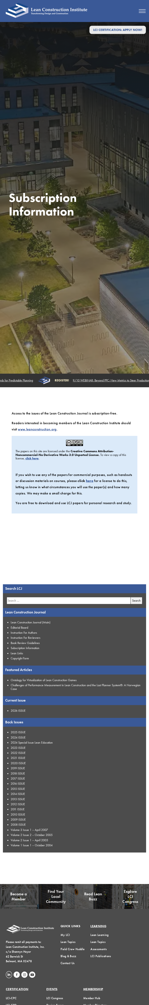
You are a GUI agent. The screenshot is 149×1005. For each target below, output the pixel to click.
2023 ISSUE (18, 748)
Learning (98, 926)
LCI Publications (100, 956)
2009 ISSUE (18, 819)
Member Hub (91, 998)
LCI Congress (54, 998)
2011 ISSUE (18, 809)
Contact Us (67, 963)
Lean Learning (99, 935)
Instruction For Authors (24, 633)
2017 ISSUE (18, 778)
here (89, 480)
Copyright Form (20, 658)
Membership (93, 989)
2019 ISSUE (18, 768)
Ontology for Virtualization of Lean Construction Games (44, 680)
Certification (17, 989)
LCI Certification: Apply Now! (117, 30)
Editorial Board (19, 628)
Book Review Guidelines (25, 643)
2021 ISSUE (18, 758)
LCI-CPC (11, 998)
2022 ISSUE (18, 753)
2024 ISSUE (18, 737)
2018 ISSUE (18, 773)
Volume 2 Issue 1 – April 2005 (29, 840)
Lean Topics (68, 942)
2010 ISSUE (18, 814)
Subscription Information (25, 648)
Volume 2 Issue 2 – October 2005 (32, 835)
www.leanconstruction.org (37, 429)
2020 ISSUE (18, 763)
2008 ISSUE (18, 825)
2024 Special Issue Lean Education (32, 742)
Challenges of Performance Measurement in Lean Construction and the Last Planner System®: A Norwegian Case (75, 687)
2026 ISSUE (18, 711)
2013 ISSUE (18, 799)
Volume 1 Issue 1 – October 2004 (32, 845)
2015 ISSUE (18, 789)
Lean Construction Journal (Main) (30, 622)
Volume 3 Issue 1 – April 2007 (29, 830)
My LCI (65, 935)
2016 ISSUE (18, 784)
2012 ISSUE (18, 804)
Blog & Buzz (68, 956)
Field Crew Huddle (73, 949)
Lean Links (17, 653)
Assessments (98, 949)
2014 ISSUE (18, 794)
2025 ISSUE (18, 732)
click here (32, 458)
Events (52, 989)
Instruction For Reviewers (25, 638)
